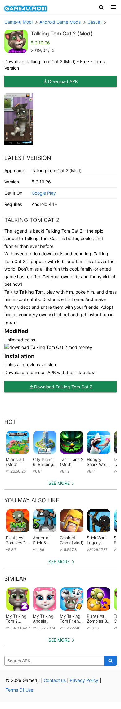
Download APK (63, 81)
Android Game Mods (60, 22)
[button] (101, 7)
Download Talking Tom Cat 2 (63, 386)
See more (59, 483)
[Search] (110, 661)
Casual (94, 22)
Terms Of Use (19, 690)
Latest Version (27, 158)
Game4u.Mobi (18, 22)
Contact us (55, 680)
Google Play (44, 193)
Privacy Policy (84, 680)
